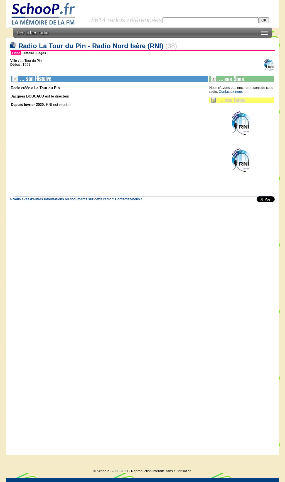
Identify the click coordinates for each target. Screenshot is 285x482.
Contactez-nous (231, 92)
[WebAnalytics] (268, 462)
